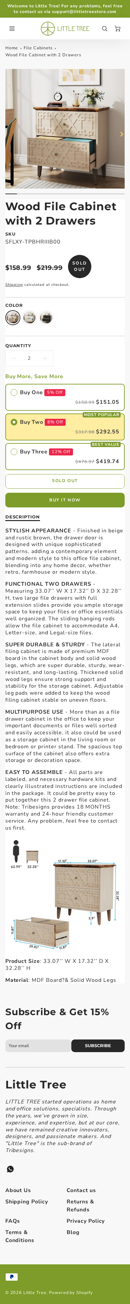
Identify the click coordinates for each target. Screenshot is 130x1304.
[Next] (121, 134)
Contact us (81, 1190)
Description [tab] (22, 516)
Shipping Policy (26, 1201)
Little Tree (36, 1084)
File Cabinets (38, 48)
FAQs (12, 1221)
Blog (73, 1232)
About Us (18, 1190)
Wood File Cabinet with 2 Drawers (43, 55)
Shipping (14, 284)
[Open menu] (12, 28)
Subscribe (98, 1045)
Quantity (18, 345)
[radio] (65, 397)
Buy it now (65, 500)
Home (11, 48)
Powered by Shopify (71, 1293)
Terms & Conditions (20, 1236)
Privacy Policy (86, 1221)
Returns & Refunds (80, 1205)
